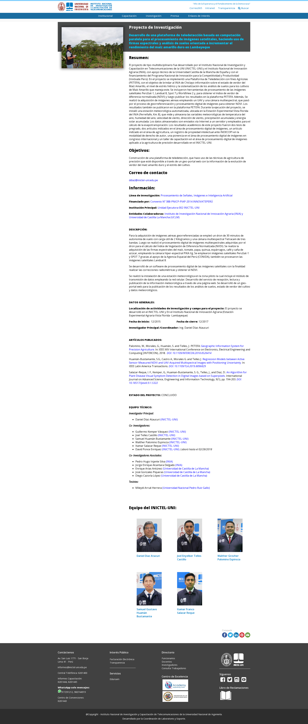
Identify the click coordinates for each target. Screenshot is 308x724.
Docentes (167, 661)
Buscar (244, 8)
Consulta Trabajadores (174, 668)
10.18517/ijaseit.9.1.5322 (143, 383)
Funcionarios (168, 658)
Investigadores (169, 664)
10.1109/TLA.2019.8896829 (190, 366)
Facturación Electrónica (122, 659)
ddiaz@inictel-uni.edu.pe (143, 180)
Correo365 (196, 8)
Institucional (105, 15)
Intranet (210, 8)
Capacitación (129, 15)
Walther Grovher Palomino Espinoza (229, 557)
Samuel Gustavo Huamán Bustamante (147, 613)
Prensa (175, 15)
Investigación (153, 15)
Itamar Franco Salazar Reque (186, 611)
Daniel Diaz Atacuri (148, 556)
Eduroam (114, 679)
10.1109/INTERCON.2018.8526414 (191, 353)
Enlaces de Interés (199, 15)
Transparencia (226, 8)
